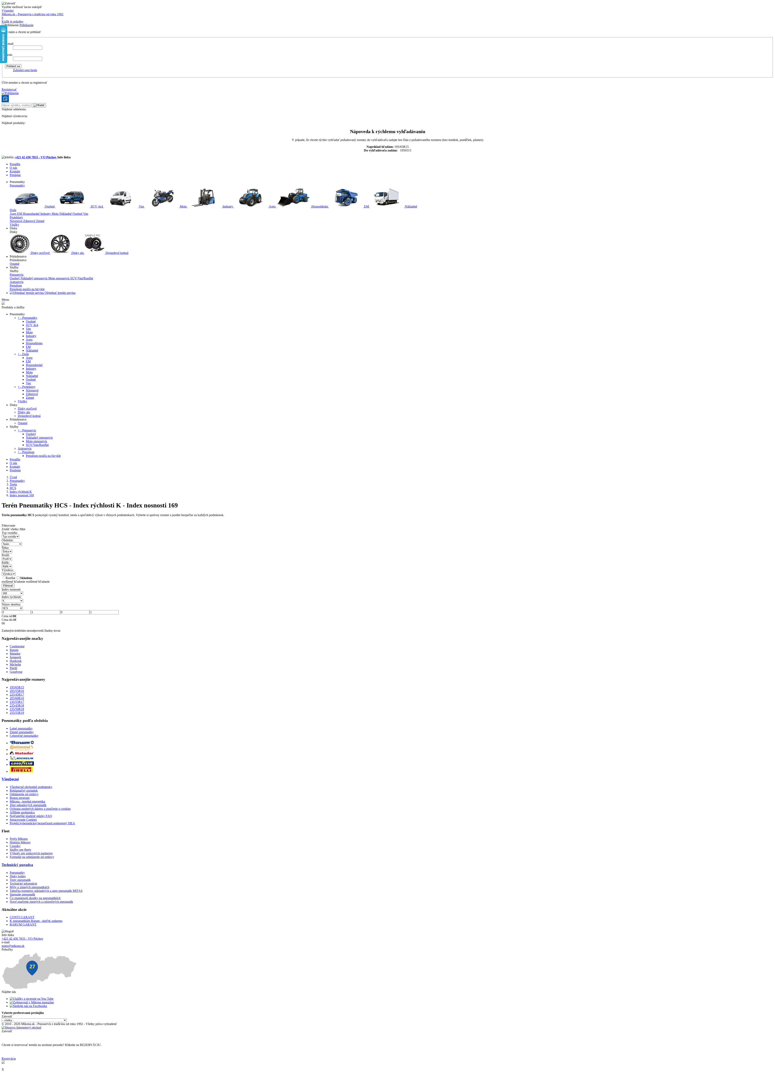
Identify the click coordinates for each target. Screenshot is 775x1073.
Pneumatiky (17, 185)
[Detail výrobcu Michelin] (22, 759)
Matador (15, 653)
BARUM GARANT (23, 924)
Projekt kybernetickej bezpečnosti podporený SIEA (42, 823)
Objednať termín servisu (59, 292)
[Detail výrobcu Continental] (22, 749)
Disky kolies (18, 876)
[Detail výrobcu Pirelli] (21, 771)
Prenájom (16, 285)
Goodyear (16, 671)
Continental (17, 646)
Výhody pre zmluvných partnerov (31, 853)
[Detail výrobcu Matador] (22, 754)
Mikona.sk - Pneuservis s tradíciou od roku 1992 (32, 14)
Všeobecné (10, 779)
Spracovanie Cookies (23, 819)
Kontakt (15, 171)
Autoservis (16, 282)
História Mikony (20, 842)
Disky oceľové (40, 253)
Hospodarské (31, 213)
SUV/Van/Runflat (81, 278)
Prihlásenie (27, 25)
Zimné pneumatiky (22, 732)
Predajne (15, 175)
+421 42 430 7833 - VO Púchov (35, 157)
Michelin (15, 664)
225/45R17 (17, 694)
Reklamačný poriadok (24, 790)
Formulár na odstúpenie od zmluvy (32, 857)
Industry (228, 206)
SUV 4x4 (97, 206)
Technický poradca (17, 865)
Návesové (16, 221)
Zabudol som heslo (25, 70)
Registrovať (9, 89)
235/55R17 (17, 702)
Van (141, 206)
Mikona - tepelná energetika (27, 801)
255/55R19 (17, 712)
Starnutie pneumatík (22, 894)
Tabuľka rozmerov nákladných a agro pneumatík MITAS (46, 890)
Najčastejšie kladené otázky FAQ (31, 816)
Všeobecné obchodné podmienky (31, 787)
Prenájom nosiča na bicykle (27, 289)
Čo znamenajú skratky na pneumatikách (35, 898)
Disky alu (78, 253)
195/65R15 (17, 687)
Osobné (50, 206)
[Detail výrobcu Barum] (22, 743)
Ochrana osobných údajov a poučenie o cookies (40, 808)
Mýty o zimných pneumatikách (29, 887)
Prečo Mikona (19, 838)
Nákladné (410, 206)
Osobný (15, 278)
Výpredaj (8, 10)
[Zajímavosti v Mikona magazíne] (32, 1002)
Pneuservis (16, 274)
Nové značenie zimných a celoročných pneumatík (41, 901)
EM (366, 206)
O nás (13, 167)
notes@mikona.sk (13, 946)
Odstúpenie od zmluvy (24, 794)
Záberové (29, 221)
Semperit (15, 657)
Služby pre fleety (20, 849)
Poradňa (15, 164)
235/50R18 (17, 709)
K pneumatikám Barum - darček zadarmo (36, 921)
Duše (13, 210)
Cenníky (15, 846)
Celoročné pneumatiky (24, 735)
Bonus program (19, 798)
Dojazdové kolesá (116, 253)
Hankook (16, 661)
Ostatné (14, 263)
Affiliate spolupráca (22, 812)
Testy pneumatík (20, 880)
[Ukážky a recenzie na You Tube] (31, 998)
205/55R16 (17, 691)
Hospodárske (320, 206)
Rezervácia (9, 1058)
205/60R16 (17, 698)
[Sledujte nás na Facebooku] (28, 1006)
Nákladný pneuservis (34, 278)
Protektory (16, 217)
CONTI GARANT (22, 917)
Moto (183, 206)
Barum (14, 650)
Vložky (14, 224)
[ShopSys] (21, 1027)
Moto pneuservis (59, 278)
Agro (272, 206)
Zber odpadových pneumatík (28, 805)
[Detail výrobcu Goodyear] (22, 764)
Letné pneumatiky (21, 728)
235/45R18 (17, 705)
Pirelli (13, 668)
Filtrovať (8, 585)
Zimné (40, 221)
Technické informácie (23, 883)
